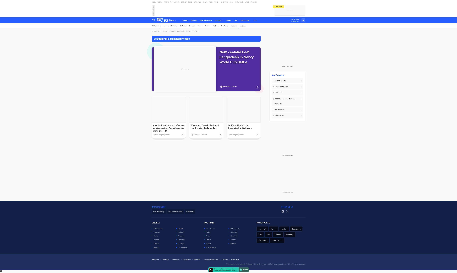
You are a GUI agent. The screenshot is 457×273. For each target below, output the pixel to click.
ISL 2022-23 (210, 228)
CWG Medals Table (281, 87)
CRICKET (184, 2)
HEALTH (205, 2)
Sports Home (156, 31)
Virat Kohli (278, 93)
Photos (207, 26)
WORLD (160, 2)
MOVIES (176, 2)
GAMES (216, 2)
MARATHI (254, 2)
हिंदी (171, 2)
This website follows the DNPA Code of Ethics (242, 264)
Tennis (228, 20)
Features (225, 26)
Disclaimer (187, 259)
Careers (225, 259)
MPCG (247, 2)
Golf (236, 20)
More (242, 26)
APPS (231, 2)
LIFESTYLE (197, 2)
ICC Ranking (182, 247)
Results (192, 26)
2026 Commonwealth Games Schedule (285, 101)
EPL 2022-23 (235, 228)
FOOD (190, 2)
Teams (156, 243)
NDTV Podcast (206, 20)
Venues (234, 26)
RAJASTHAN (239, 2)
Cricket (185, 20)
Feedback (176, 259)
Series (173, 26)
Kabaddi (278, 235)
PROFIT (166, 2)
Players (181, 243)
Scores (165, 26)
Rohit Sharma (279, 116)
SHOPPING (224, 2)
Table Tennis (276, 240)
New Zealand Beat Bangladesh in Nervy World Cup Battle (236, 57)
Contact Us (235, 259)
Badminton (245, 20)
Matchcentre (211, 247)
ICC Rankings (279, 109)
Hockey (284, 229)
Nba (268, 235)
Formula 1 (218, 20)
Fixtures (183, 26)
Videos (216, 26)
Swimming (262, 240)
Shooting (289, 235)
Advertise (155, 259)
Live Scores (158, 228)
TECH (211, 2)
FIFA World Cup (280, 81)
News (200, 26)
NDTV (154, 2)
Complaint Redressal (211, 259)
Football (194, 20)
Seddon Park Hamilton (184, 31)
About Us (165, 259)
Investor (197, 259)
